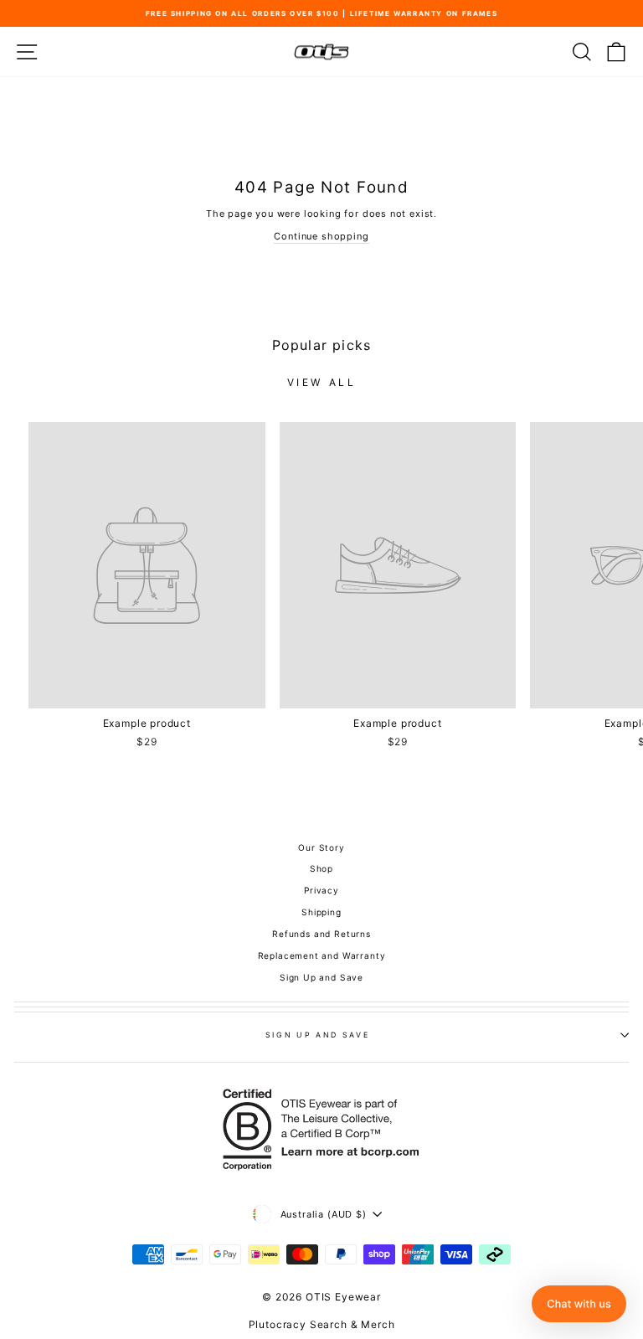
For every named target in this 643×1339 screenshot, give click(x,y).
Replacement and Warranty (322, 955)
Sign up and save (317, 1034)
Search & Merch (352, 1324)
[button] (579, 1303)
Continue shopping (321, 236)
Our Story (321, 847)
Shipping (321, 912)
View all (322, 382)
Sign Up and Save (321, 977)
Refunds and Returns (321, 934)
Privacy (321, 890)
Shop (321, 868)
